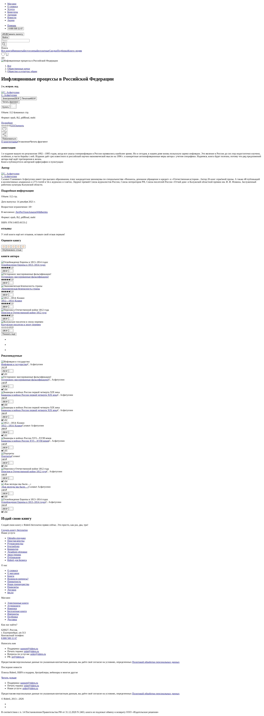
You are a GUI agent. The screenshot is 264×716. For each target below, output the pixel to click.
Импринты (18, 50)
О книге (5, 141)
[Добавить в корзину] (13, 106)
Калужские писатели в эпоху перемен (21, 324)
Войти (5, 37)
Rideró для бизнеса (17, 560)
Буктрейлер (13, 546)
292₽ (4, 371)
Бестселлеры (30, 50)
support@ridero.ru (29, 648)
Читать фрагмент (10, 102)
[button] (132, 44)
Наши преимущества (18, 584)
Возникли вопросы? (17, 578)
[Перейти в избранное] (3, 55)
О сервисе (12, 6)
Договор (11, 590)
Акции (11, 20)
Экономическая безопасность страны (20, 288)
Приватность (14, 581)
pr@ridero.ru (18, 657)
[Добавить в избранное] (4, 129)
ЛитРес (19, 212)
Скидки (53, 50)
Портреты (6, 456)
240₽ (4, 283)
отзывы (14, 141)
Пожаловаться (9, 139)
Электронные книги (18, 603)
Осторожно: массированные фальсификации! (25, 277)
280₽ (4, 402)
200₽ (4, 271)
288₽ (4, 307)
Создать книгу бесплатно (14, 530)
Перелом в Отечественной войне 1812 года (23, 312)
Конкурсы (12, 12)
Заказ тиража (14, 554)
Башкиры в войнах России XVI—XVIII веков (25, 441)
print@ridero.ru (31, 651)
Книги (10, 576)
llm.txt (10, 592)
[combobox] (132, 40)
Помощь (11, 25)
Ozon (25, 212)
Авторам (11, 14)
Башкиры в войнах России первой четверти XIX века (29, 395)
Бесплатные (43, 50)
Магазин (11, 3)
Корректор (12, 549)
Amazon (32, 212)
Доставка (12, 619)
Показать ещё (8, 334)
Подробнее (7, 123)
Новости (11, 17)
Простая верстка (15, 541)
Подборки (62, 50)
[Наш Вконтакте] (9, 704)
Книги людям (75, 50)
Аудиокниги (13, 605)
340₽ (4, 295)
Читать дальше (8, 677)
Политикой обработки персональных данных (156, 662)
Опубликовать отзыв (11, 250)
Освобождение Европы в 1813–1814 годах (23, 265)
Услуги (11, 9)
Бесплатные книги (17, 611)
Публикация (13, 557)
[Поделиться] (4, 134)
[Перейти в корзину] (7, 55)
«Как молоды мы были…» (15, 486)
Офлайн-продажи (16, 538)
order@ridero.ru (38, 654)
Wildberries (42, 212)
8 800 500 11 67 (9, 638)
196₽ (4, 331)
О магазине (13, 573)
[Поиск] (4, 44)
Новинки (12, 608)
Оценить (19, 125)
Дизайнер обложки (17, 552)
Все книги (6, 50)
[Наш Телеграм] (8, 707)
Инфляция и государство (14, 364)
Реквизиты (13, 587)
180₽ (4, 319)
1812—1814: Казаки (11, 300)
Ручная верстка (15, 543)
